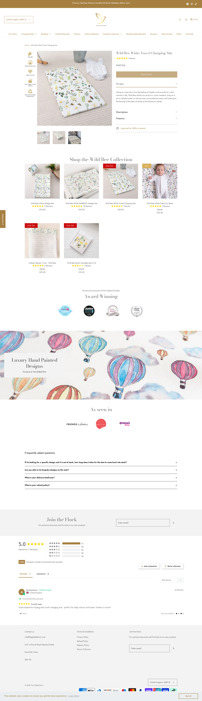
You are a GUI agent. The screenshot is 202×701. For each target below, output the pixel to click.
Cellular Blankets (92, 34)
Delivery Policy (83, 645)
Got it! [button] (188, 696)
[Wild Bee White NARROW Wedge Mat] (81, 181)
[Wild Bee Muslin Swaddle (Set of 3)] (81, 240)
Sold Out (147, 74)
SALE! (179, 34)
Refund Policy (82, 641)
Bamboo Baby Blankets (136, 34)
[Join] (173, 523)
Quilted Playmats (62, 34)
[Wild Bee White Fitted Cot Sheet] (159, 181)
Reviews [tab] (23, 573)
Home (27, 45)
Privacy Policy (82, 637)
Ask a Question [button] (150, 566)
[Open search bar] (179, 19)
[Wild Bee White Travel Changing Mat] (120, 181)
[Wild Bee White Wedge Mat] (42, 181)
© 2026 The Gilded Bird (33, 685)
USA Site (189, 34)
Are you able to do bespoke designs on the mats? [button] (47, 469)
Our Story (13, 34)
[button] (43, 137)
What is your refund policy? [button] (37, 485)
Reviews (153, 34)
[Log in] (186, 20)
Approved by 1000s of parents (133, 128)
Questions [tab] (41, 573)
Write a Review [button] (174, 566)
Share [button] (24, 613)
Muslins (77, 34)
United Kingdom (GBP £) (16, 19)
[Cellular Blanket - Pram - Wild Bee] (42, 240)
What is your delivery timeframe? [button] (40, 477)
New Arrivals (166, 34)
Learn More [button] (73, 696)
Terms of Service (84, 649)
